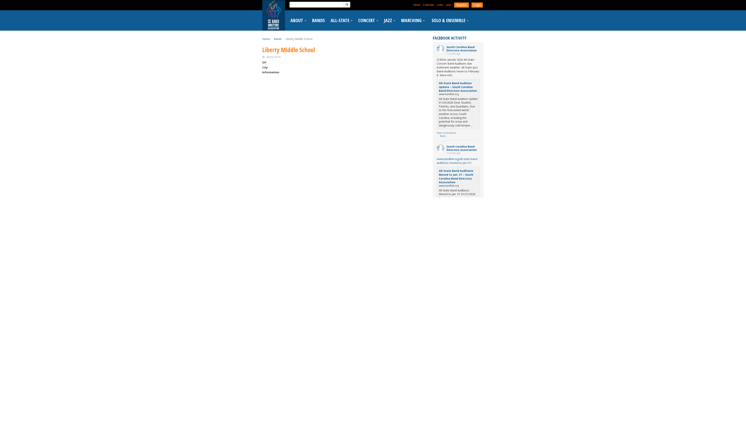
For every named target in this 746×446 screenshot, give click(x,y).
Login (477, 5)
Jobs (448, 5)
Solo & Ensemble (448, 20)
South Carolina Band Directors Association (461, 48)
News (416, 5)
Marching (412, 20)
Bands (318, 20)
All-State (340, 20)
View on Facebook (446, 132)
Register (461, 5)
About (297, 20)
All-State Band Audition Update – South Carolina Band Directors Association (458, 86)
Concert (367, 20)
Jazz (388, 20)
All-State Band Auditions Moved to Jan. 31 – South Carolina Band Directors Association (456, 176)
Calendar (428, 5)
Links (440, 5)
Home (266, 39)
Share (443, 135)
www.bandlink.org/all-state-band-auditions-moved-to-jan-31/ (457, 161)
